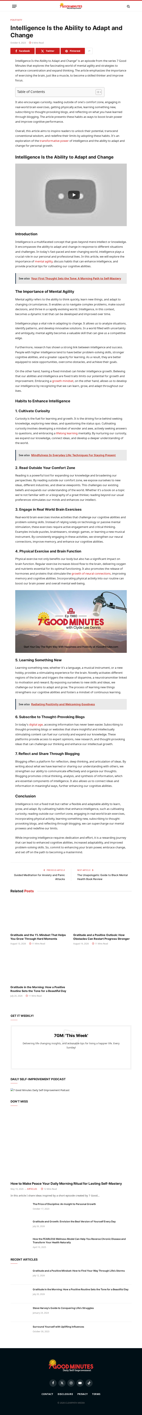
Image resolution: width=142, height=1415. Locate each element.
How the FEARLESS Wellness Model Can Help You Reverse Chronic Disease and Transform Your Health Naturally (79, 1240)
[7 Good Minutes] (71, 6)
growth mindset (62, 381)
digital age (36, 724)
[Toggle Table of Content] (97, 92)
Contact (47, 1394)
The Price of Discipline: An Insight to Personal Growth (64, 1204)
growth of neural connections (91, 573)
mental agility (43, 261)
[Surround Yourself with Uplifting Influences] (20, 1331)
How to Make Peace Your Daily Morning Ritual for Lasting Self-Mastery (66, 1184)
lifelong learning (67, 433)
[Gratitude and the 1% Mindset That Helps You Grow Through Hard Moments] (39, 914)
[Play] (74, 195)
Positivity (16, 19)
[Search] (128, 6)
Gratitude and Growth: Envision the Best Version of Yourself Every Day (74, 1221)
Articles (32, 1188)
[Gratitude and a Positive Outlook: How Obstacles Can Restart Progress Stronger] (102, 914)
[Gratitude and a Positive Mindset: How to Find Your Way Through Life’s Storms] (20, 1275)
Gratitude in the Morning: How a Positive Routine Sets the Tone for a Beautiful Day (38, 989)
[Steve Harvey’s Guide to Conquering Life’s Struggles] (20, 1312)
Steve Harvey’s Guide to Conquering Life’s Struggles (63, 1308)
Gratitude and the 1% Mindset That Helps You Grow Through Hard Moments (38, 936)
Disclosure (65, 1394)
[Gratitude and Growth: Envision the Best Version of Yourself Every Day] (20, 1226)
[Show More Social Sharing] (89, 51)
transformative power (54, 141)
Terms (96, 1394)
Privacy (82, 1394)
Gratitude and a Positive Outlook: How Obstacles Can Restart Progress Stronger (101, 936)
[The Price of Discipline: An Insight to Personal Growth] (20, 1208)
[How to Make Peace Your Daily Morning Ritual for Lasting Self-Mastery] (71, 1145)
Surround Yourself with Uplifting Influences (58, 1326)
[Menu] (14, 6)
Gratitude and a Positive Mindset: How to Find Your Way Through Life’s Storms (79, 1270)
